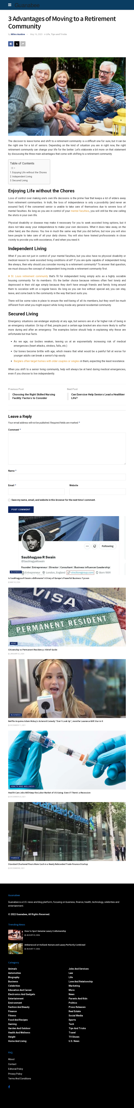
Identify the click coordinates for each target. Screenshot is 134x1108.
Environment (15, 1003)
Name (12, 470)
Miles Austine (18, 34)
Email (12, 485)
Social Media (76, 1015)
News (14, 643)
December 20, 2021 (18, 797)
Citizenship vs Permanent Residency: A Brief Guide (32, 649)
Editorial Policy (15, 1069)
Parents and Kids (78, 998)
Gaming (12, 1024)
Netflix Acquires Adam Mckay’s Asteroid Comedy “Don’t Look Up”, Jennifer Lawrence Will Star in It (55, 721)
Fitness (12, 1015)
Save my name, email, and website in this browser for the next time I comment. (53, 500)
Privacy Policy (15, 1074)
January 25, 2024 (17, 654)
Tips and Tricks (59, 34)
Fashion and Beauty (18, 1007)
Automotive (14, 973)
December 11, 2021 (18, 725)
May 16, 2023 (36, 34)
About (11, 1059)
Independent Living (22, 176)
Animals (12, 968)
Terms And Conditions (19, 1078)
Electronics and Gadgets (21, 994)
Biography (13, 977)
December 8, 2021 (17, 868)
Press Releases (77, 1007)
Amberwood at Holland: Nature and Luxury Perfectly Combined (55, 944)
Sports (72, 1020)
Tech (71, 1024)
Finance (15, 858)
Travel (72, 1032)
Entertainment (16, 998)
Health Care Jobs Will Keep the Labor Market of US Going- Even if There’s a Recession (49, 792)
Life (48, 34)
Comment (14, 429)
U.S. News (74, 1041)
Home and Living (17, 1041)
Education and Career (20, 990)
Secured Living (20, 180)
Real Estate (75, 1011)
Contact (12, 1064)
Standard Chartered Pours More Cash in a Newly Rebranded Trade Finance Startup (48, 864)
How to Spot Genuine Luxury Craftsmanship (45, 931)
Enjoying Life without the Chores (29, 172)
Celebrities (14, 985)
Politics (73, 1003)
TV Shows (74, 1037)
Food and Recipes (18, 1020)
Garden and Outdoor (19, 1028)
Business (16, 572)
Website (73, 485)
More (72, 990)
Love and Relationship (81, 981)
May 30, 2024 (15, 582)
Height (11, 1037)
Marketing (74, 985)
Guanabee (27, 5)
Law (71, 973)
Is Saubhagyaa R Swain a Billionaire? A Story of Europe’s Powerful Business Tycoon (48, 578)
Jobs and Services (79, 968)
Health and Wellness (22, 786)
